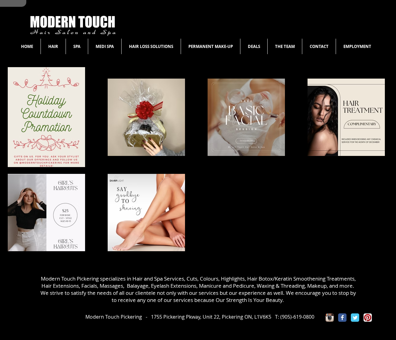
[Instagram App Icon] (329, 317)
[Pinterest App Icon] (368, 317)
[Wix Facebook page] (342, 317)
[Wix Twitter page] (355, 317)
